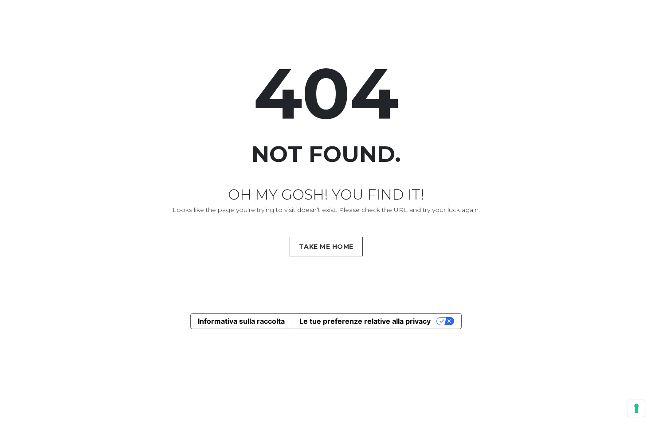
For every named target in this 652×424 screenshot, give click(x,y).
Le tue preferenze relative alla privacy (365, 321)
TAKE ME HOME (326, 247)
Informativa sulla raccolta (241, 321)
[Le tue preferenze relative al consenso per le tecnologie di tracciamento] (636, 408)
